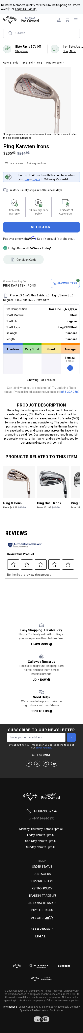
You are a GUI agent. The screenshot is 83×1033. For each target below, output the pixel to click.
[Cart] (67, 20)
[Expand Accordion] (52, 929)
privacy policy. (44, 747)
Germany (75, 1006)
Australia (40, 1006)
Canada (30, 1006)
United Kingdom (55, 1006)
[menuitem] (59, 20)
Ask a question (36, 163)
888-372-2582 (70, 391)
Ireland (45, 1010)
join (26, 179)
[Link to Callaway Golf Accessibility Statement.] (41, 1019)
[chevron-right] (71, 737)
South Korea (56, 1010)
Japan (22, 1006)
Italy (66, 1006)
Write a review (14, 163)
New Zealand (33, 1010)
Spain (23, 1010)
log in (36, 179)
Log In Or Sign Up (25, 9)
